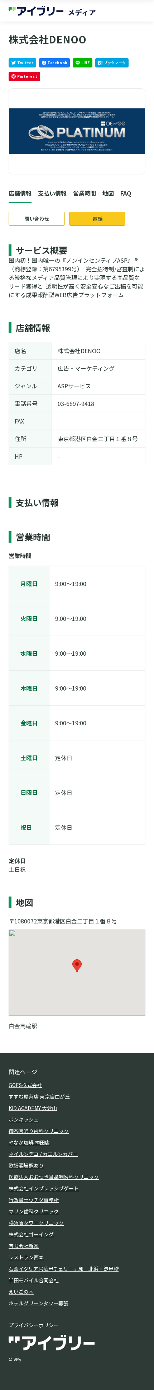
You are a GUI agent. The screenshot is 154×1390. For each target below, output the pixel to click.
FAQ (125, 193)
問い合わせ (36, 218)
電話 (97, 218)
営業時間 (84, 193)
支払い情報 (52, 193)
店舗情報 (20, 193)
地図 (108, 193)
